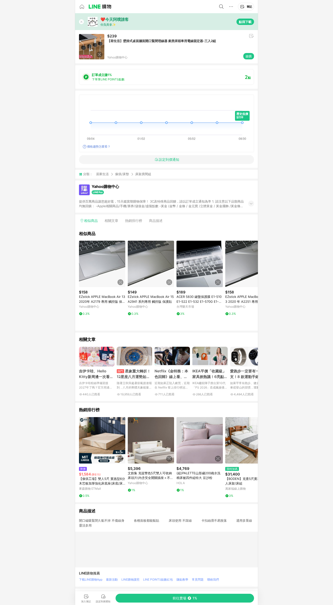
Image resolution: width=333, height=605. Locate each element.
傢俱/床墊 (122, 174)
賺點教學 (182, 579)
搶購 (248, 56)
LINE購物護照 (130, 579)
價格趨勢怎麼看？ (98, 146)
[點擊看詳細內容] (102, 264)
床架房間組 (143, 174)
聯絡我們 (213, 579)
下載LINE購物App (90, 579)
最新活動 (112, 579)
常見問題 (198, 579)
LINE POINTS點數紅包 (158, 579)
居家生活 (102, 174)
